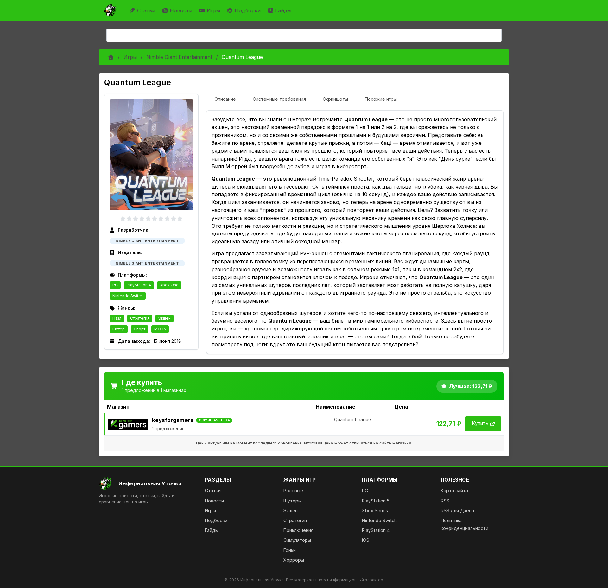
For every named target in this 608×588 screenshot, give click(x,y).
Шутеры (292, 500)
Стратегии (295, 520)
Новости (181, 10)
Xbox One (169, 285)
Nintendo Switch (127, 295)
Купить (480, 423)
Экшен (164, 318)
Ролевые (293, 490)
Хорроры (293, 560)
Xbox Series (375, 510)
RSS (445, 500)
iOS (365, 540)
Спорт (139, 329)
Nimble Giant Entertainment (179, 57)
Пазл (116, 318)
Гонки (289, 550)
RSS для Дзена (457, 510)
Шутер (118, 329)
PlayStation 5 (376, 500)
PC (115, 285)
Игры (213, 10)
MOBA (160, 329)
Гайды (283, 10)
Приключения (298, 530)
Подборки (247, 10)
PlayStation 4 (139, 285)
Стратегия (139, 318)
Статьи (146, 10)
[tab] (225, 99)
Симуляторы (297, 540)
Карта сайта (454, 490)
